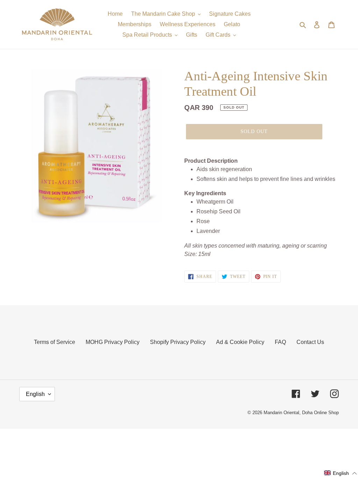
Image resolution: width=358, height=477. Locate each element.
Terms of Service (54, 342)
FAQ (280, 342)
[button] (340, 473)
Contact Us (310, 342)
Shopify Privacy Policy (178, 342)
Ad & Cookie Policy (240, 342)
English (35, 394)
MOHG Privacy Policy (112, 342)
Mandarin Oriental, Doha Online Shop (301, 412)
